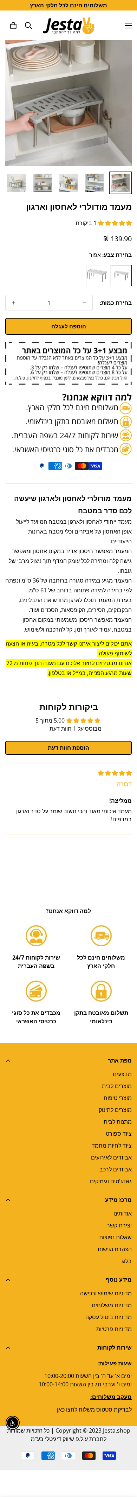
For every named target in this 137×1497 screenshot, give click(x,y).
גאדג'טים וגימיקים (111, 1181)
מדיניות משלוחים (112, 1305)
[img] (115, 773)
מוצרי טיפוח (118, 1098)
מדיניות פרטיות (114, 1329)
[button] (13, 26)
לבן (96, 275)
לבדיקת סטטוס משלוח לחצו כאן (94, 1409)
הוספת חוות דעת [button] (68, 748)
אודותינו (122, 1213)
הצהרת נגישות (115, 1249)
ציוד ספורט (119, 1133)
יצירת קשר (119, 1225)
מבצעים (122, 1074)
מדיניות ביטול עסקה (108, 1317)
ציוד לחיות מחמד (112, 1145)
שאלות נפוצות (115, 1237)
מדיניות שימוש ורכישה (106, 1293)
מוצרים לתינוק (115, 1110)
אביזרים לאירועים (111, 1157)
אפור (121, 275)
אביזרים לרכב (115, 1169)
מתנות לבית (118, 1122)
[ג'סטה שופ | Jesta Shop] (68, 25)
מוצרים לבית (117, 1086)
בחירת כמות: (116, 303)
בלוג (127, 1261)
